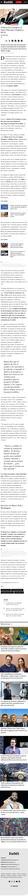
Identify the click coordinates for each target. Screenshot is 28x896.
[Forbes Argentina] (8, 2)
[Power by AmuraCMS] (14, 886)
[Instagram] (14, 882)
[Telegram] (18, 40)
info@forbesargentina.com (10, 862)
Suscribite (18, 2)
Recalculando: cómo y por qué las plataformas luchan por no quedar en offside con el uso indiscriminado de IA (14, 839)
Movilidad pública (17, 590)
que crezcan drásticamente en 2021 (15, 576)
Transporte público (7, 592)
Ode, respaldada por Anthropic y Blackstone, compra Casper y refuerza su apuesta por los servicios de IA (13, 676)
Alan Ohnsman (4, 35)
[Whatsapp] (6, 40)
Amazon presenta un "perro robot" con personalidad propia (18, 215)
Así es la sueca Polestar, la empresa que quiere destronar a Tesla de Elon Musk (17, 254)
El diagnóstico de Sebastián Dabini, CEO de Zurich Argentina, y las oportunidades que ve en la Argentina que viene (15, 603)
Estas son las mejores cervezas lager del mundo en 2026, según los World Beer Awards (15, 615)
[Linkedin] (21, 40)
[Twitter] (9, 40)
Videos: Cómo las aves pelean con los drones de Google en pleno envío (18, 207)
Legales (20, 875)
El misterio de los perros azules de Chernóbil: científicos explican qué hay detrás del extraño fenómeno (14, 649)
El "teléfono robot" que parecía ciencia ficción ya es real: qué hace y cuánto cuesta (13, 812)
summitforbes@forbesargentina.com (11, 864)
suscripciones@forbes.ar (12, 866)
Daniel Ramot (6, 590)
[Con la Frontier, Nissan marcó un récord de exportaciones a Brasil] (4, 245)
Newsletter (8, 873)
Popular (6, 599)
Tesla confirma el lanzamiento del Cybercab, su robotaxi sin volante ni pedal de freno (12, 785)
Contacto (14, 873)
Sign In (25, 2)
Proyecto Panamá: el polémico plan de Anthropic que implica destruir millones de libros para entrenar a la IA (14, 758)
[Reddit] (15, 40)
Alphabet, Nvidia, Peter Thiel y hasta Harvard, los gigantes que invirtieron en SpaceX (14, 730)
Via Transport (19, 592)
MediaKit (3, 873)
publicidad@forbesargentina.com (12, 860)
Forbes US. (16, 582)
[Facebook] (12, 40)
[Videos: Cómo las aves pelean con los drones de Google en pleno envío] (4, 207)
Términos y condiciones (12, 875)
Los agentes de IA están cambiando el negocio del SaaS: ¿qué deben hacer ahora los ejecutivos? (13, 703)
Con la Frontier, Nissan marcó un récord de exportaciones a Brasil (16, 245)
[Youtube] (17, 882)
